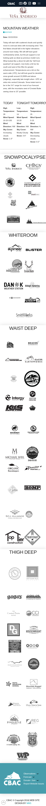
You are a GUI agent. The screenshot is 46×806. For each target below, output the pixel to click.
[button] (39, 3)
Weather (8, 32)
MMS (29, 803)
